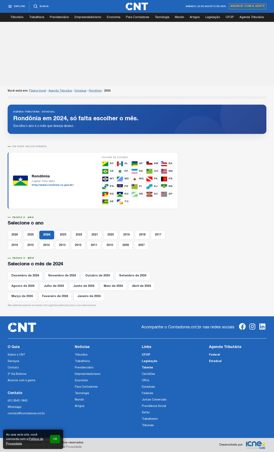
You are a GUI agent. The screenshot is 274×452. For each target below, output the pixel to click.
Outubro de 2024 (97, 275)
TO (126, 201)
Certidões (148, 374)
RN (170, 186)
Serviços (13, 361)
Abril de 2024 (141, 286)
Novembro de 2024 (62, 275)
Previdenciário (59, 17)
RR (141, 194)
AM (156, 163)
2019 (126, 235)
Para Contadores (137, 17)
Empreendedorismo (88, 17)
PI (140, 186)
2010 (110, 245)
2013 (62, 245)
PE (126, 186)
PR (112, 186)
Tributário (16, 17)
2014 (46, 245)
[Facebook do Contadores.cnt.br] (242, 330)
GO (156, 171)
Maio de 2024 (113, 286)
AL (126, 163)
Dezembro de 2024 (25, 275)
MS (126, 179)
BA (170, 163)
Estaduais (148, 387)
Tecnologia (162, 17)
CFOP (230, 17)
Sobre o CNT (16, 355)
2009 (125, 245)
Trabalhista (36, 17)
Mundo (179, 17)
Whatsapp (14, 407)
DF (126, 171)
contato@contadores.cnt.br (26, 413)
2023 (63, 235)
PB (170, 179)
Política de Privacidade (66, 447)
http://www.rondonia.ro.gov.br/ (53, 185)
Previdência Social (154, 406)
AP (141, 163)
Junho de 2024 (83, 286)
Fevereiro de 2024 (55, 296)
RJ (155, 186)
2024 (46, 235)
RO (126, 194)
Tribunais (148, 425)
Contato (13, 367)
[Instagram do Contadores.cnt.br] (252, 330)
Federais (147, 393)
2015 (30, 245)
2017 (158, 235)
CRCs (145, 380)
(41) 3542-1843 (17, 400)
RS (112, 194)
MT (112, 179)
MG (141, 179)
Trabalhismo (150, 419)
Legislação (212, 17)
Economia (113, 17)
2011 (94, 245)
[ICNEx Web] (255, 445)
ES (141, 171)
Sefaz (146, 412)
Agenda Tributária (251, 17)
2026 (14, 235)
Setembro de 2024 (132, 275)
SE (112, 201)
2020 (110, 235)
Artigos (195, 17)
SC (156, 194)
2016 (14, 245)
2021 (94, 235)
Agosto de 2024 (22, 286)
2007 (141, 245)
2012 (78, 245)
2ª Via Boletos (17, 374)
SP (170, 194)
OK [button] (55, 439)
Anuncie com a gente (247, 6)
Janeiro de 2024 (88, 296)
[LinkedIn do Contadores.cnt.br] (262, 330)
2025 (30, 235)
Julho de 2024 (54, 286)
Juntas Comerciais (154, 399)
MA (170, 171)
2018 (142, 235)
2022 (79, 235)
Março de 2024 (22, 296)
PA (155, 179)
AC (112, 163)
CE (112, 171)
